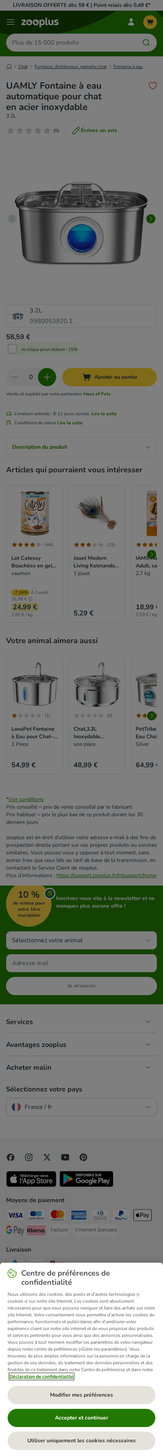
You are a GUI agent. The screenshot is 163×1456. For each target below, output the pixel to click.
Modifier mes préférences (81, 1395)
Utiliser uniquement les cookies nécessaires (81, 1440)
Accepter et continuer (81, 1417)
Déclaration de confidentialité (41, 1376)
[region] (81, 1359)
